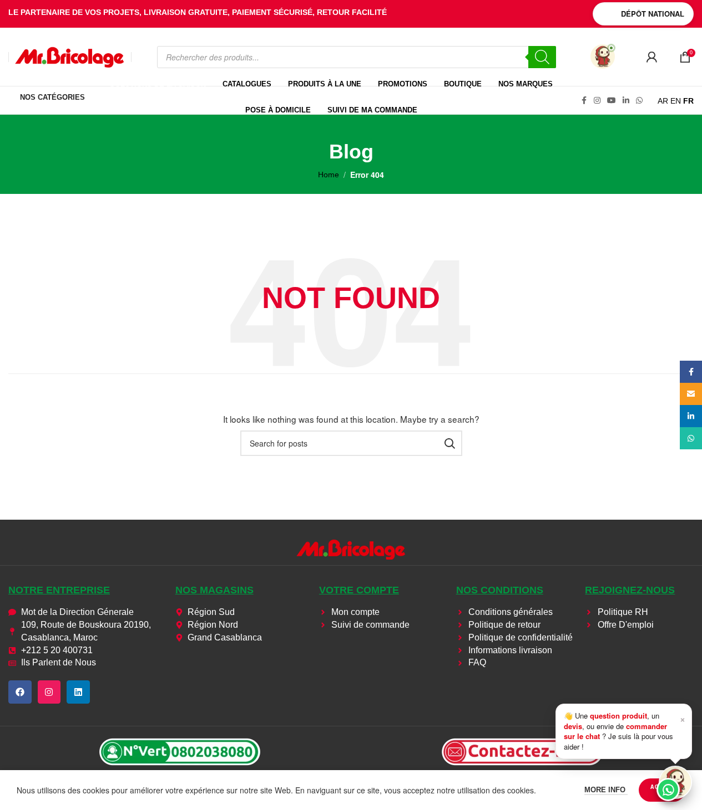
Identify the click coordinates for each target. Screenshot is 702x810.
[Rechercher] (542, 57)
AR (663, 100)
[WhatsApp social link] (639, 100)
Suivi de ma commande (372, 110)
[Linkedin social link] (626, 100)
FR (688, 100)
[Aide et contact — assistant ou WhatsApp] (675, 782)
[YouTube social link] (611, 100)
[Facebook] (20, 692)
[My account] (651, 57)
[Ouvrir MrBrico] (602, 56)
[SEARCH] (449, 443)
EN (675, 100)
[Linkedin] (78, 692)
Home (328, 174)
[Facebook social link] (583, 100)
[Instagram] (49, 692)
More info (606, 790)
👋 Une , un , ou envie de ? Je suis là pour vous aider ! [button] (624, 730)
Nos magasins (214, 590)
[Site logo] (69, 56)
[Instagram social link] (597, 100)
